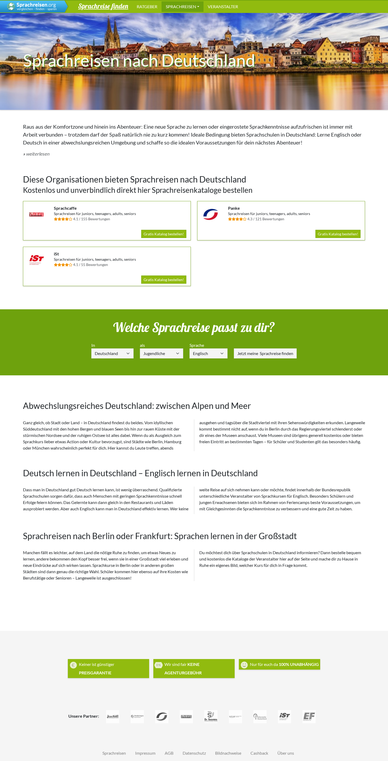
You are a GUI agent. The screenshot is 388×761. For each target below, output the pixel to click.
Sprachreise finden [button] (103, 6)
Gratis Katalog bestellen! (164, 234)
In (93, 345)
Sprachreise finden (265, 353)
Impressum (145, 752)
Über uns (285, 752)
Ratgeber (147, 6)
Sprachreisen (181, 6)
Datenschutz (194, 752)
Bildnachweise (228, 752)
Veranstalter (223, 6)
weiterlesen (37, 154)
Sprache (197, 345)
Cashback (259, 752)
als (142, 345)
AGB (169, 752)
